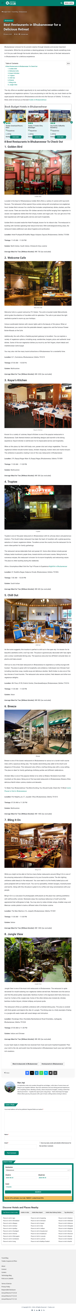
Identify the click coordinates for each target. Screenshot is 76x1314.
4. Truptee (11, 75)
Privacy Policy (5, 1286)
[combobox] (38, 1170)
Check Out (41, 1174)
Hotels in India (25, 1212)
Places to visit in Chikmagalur (11, 1236)
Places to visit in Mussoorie (66, 1233)
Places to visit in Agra (9, 1218)
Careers (3, 1272)
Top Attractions (68, 1212)
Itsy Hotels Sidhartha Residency (57, 126)
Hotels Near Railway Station (53, 1212)
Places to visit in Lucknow (38, 1239)
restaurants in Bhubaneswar (52, 1064)
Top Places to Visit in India (10, 1212)
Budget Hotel (6, 12)
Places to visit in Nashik (65, 1241)
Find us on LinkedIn (7, 1278)
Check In (8, 1174)
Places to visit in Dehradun (38, 1220)
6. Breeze (11, 80)
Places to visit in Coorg (9, 1241)
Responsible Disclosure (8, 1290)
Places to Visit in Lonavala (38, 1236)
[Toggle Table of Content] (67, 63)
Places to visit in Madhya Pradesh (40, 1241)
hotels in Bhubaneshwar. (38, 100)
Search (38, 1192)
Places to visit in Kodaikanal (38, 1233)
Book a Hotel (69, 3)
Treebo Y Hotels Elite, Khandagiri (35, 126)
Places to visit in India (37, 1226)
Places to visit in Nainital (65, 1239)
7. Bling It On (12, 82)
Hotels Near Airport (37, 1212)
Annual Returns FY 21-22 (9, 1299)
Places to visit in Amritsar (10, 1226)
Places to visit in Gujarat (37, 1223)
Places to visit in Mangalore (66, 1226)
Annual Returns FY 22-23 (9, 1296)
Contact (3, 1269)
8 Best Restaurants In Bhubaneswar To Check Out (21, 66)
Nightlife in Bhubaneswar (58, 566)
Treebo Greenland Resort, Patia (14, 126)
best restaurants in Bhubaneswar (25, 1064)
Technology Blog (6, 1275)
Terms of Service (6, 1283)
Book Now (16, 137)
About (3, 1266)
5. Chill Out (11, 78)
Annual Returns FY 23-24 (9, 1293)
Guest (7, 1183)
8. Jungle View (12, 85)
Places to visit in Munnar (65, 1231)
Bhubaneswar (23, 12)
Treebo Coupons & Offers (9, 1261)
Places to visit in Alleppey (10, 1223)
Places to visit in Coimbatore (11, 1239)
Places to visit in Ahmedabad (11, 1220)
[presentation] (4, 122)
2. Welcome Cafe (13, 71)
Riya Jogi (21, 1083)
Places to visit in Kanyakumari (39, 1231)
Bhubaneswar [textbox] (37, 1170)
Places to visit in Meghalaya (66, 1228)
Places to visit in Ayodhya (10, 1228)
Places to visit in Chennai (10, 1233)
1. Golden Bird (12, 68)
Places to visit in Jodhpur (38, 1228)
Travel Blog (15, 12)
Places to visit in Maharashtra (66, 1223)
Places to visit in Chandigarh (11, 1231)
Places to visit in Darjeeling (38, 1218)
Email (6, 1143)
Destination (9, 1167)
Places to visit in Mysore (65, 1236)
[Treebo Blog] (11, 3)
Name (6, 1134)
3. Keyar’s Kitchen (13, 73)
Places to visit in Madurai (65, 1218)
